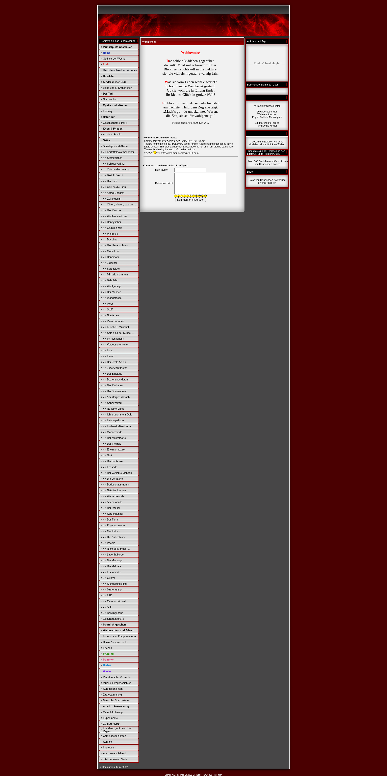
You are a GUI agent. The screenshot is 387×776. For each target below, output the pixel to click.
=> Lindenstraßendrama (117, 426)
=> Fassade (110, 467)
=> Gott (107, 455)
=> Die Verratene (113, 478)
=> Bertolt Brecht (113, 175)
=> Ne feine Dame (113, 408)
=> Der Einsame (112, 373)
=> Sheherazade (112, 502)
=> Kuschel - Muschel (116, 327)
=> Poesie (109, 542)
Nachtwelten (110, 99)
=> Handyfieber (112, 222)
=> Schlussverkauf (114, 163)
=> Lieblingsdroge (113, 420)
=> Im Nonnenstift (113, 338)
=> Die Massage (112, 560)
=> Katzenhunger (113, 513)
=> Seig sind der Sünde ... (118, 332)
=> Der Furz (110, 181)
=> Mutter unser (112, 589)
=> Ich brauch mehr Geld (117, 414)
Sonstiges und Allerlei (115, 146)
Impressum (109, 747)
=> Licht (108, 350)
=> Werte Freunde (113, 496)
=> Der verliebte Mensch (117, 472)
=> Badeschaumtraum (116, 484)
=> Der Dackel (111, 507)
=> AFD (107, 595)
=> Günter (109, 577)
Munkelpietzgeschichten (117, 682)
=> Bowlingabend (113, 612)
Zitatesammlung (112, 694)
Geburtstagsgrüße (113, 618)
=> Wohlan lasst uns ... (116, 216)
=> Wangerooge (112, 297)
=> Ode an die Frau (114, 187)
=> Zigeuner (110, 262)
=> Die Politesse (113, 461)
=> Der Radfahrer (113, 385)
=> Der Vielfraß (112, 443)
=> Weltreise (110, 233)
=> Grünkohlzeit (112, 227)
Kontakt (107, 741)
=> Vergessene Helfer (115, 344)
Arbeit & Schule (112, 134)
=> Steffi (108, 309)
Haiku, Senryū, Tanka (115, 642)
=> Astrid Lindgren (113, 192)
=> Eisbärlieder (112, 572)
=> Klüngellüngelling (115, 583)
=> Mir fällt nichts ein (115, 274)
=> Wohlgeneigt (112, 286)
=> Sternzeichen (112, 157)
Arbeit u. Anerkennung (116, 706)
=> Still (107, 607)
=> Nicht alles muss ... (116, 548)
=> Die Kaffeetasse (114, 537)
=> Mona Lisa (111, 251)
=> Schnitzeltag (112, 402)
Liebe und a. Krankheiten (117, 87)
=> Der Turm (110, 519)
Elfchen (107, 647)
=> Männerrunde (112, 432)
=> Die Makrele (112, 566)
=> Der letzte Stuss (114, 362)
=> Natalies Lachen (114, 490)
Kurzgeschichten (113, 688)
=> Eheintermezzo (114, 449)
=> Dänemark (111, 257)
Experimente (110, 717)
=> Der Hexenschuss (115, 245)
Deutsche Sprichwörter (116, 700)
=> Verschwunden (113, 321)
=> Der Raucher (112, 210)
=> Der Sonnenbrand (115, 391)
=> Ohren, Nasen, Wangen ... (120, 204)
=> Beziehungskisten (115, 379)
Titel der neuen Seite (115, 759)
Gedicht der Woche (114, 58)
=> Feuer (108, 356)
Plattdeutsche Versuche (117, 677)
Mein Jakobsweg (113, 712)
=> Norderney (111, 315)
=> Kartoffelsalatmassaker (118, 152)
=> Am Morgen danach (116, 397)
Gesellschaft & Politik (115, 122)
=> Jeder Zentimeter (115, 367)
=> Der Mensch (112, 292)
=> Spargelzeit (111, 268)
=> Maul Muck (111, 531)
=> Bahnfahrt (110, 280)
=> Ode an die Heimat (116, 169)
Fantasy (107, 111)
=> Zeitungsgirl (112, 198)
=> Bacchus (110, 239)
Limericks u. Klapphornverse (119, 636)
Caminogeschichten (114, 735)
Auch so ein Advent (114, 753)
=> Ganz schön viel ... (116, 601)
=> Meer (108, 303)
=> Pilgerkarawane (114, 525)
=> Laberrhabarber (113, 554)
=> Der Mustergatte (114, 437)
